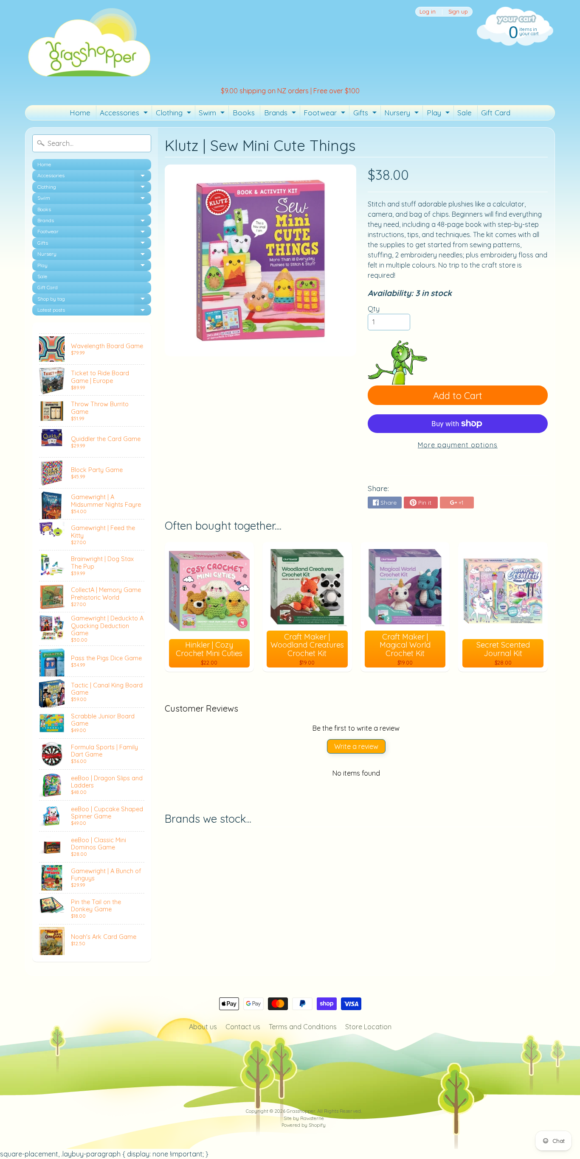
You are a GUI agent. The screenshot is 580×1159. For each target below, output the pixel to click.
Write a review (356, 746)
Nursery (402, 114)
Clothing (174, 114)
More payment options (458, 445)
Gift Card (495, 112)
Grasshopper (301, 1111)
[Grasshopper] (88, 41)
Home (80, 112)
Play (439, 114)
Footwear (325, 114)
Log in (428, 11)
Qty (374, 308)
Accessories (125, 114)
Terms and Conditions (303, 1026)
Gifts (366, 114)
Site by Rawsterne (304, 1118)
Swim (213, 114)
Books (244, 112)
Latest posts (94, 311)
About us (203, 1026)
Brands (281, 114)
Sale (464, 112)
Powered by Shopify (304, 1125)
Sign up (458, 11)
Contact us (242, 1026)
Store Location (368, 1026)
